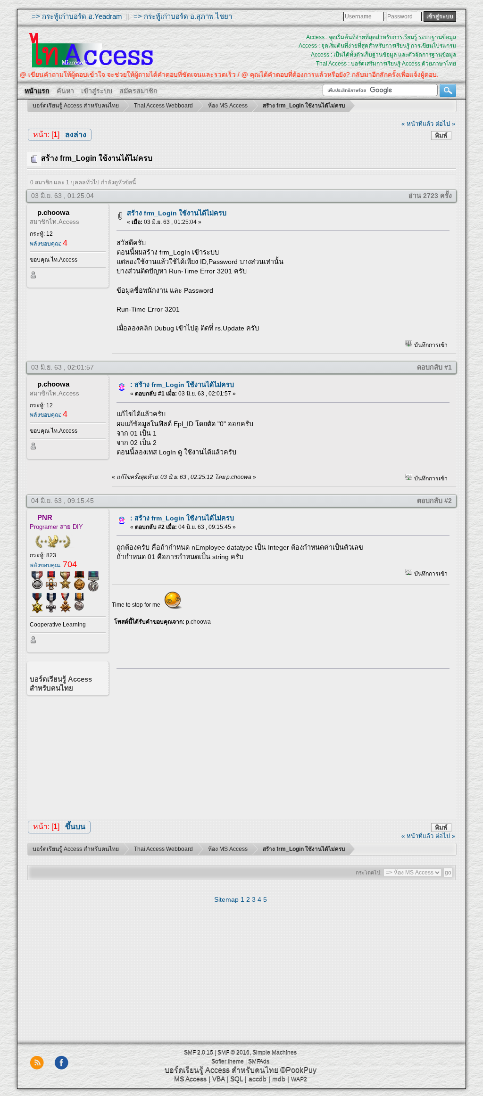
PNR (44, 517)
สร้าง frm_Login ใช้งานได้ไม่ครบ (176, 213)
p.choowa (53, 212)
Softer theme (227, 1061)
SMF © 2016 (233, 1052)
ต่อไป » (445, 123)
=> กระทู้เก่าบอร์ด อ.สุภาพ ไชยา (182, 16)
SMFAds (258, 1061)
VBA (218, 1078)
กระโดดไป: (369, 872)
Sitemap (226, 899)
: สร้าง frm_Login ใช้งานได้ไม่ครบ (182, 384)
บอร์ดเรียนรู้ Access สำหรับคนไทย (221, 1070)
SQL (236, 1078)
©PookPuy (298, 1070)
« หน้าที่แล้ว (417, 123)
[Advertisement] (280, 742)
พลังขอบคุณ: (48, 243)
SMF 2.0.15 (198, 1052)
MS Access (190, 1078)
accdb (257, 1078)
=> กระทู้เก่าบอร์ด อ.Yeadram (77, 16)
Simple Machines (274, 1052)
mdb (278, 1078)
